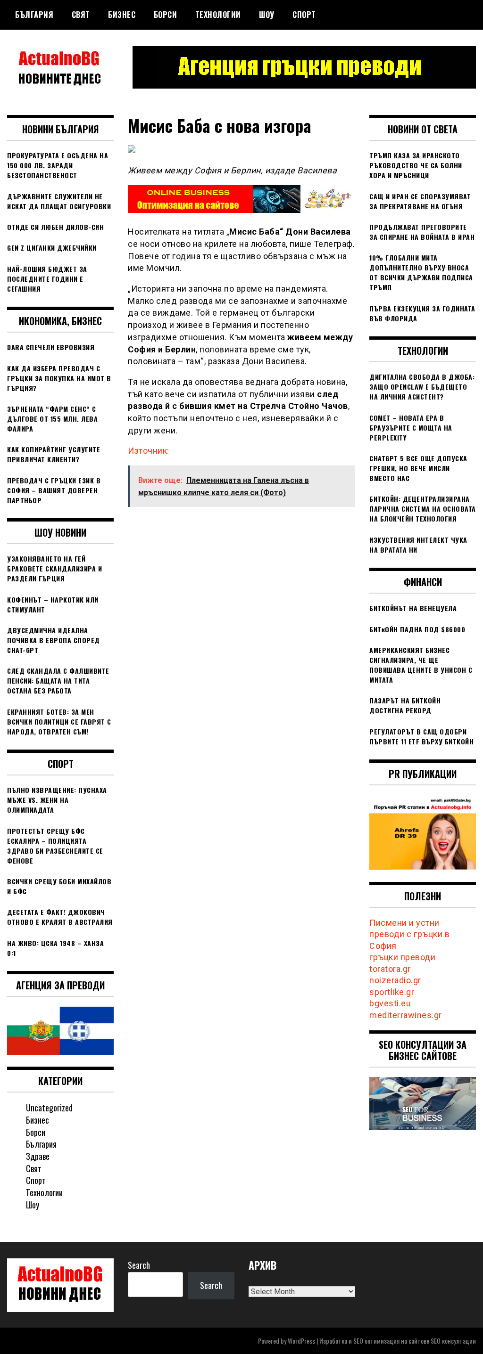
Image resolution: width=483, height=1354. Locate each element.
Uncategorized (49, 1107)
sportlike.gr (391, 992)
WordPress (301, 1341)
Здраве (38, 1156)
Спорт (304, 14)
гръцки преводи (402, 957)
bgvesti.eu (390, 1003)
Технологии (218, 14)
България (34, 14)
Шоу (267, 14)
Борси (165, 14)
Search (139, 1265)
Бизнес (121, 14)
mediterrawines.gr (405, 1015)
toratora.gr (390, 969)
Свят (81, 14)
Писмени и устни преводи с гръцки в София (409, 934)
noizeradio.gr (395, 980)
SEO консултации (453, 1341)
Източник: (148, 451)
